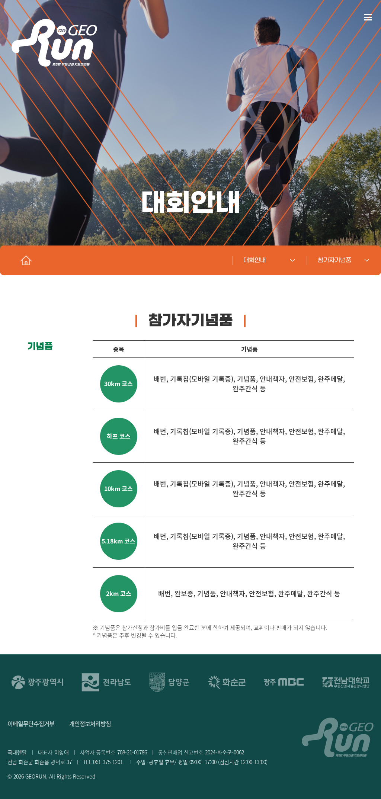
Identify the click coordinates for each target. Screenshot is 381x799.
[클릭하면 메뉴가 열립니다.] (368, 16)
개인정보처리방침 (90, 723)
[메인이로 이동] (26, 260)
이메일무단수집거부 (30, 723)
